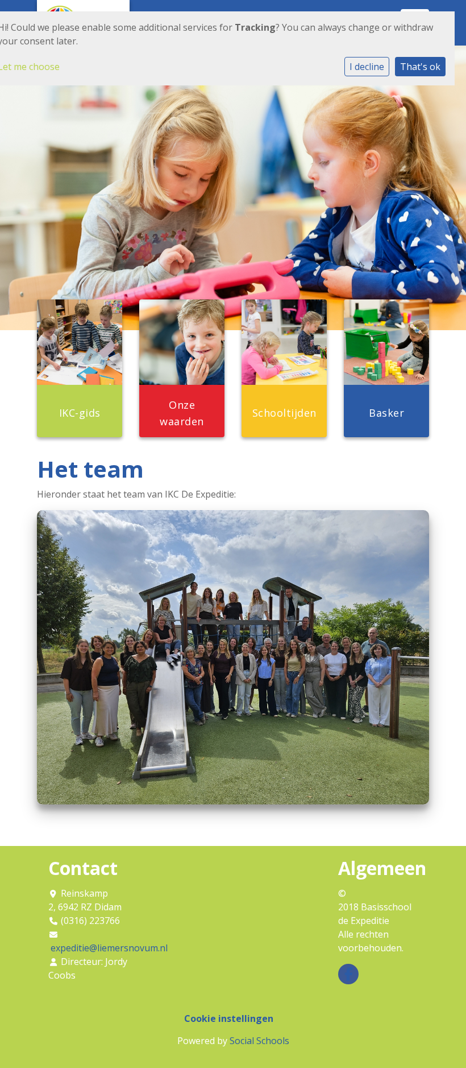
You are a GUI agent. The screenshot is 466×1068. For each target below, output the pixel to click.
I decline (366, 66)
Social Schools (259, 1040)
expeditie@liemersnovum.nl (109, 948)
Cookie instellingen (228, 1018)
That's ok (420, 66)
